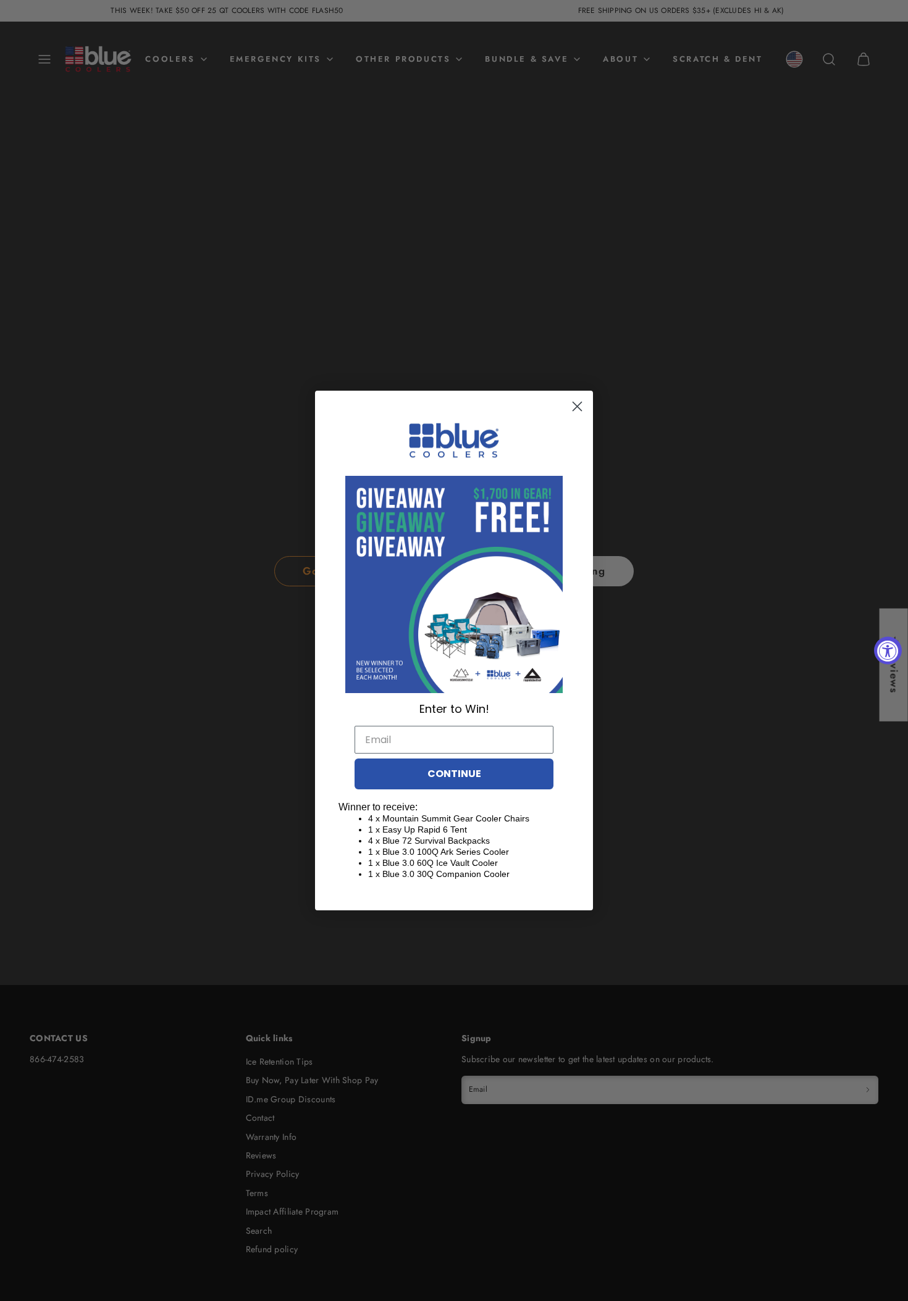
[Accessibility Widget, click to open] (888, 651)
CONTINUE (454, 774)
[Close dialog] (577, 406)
